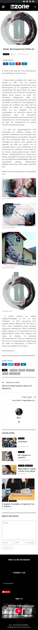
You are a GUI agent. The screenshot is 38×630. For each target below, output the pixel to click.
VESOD (5, 373)
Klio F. (14, 54)
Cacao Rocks (22, 442)
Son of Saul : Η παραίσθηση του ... (24, 400)
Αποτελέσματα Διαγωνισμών (20, 625)
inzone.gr (18, 627)
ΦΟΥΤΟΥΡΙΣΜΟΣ (14, 373)
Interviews (29, 465)
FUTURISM (13, 370)
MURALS (22, 370)
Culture (6, 54)
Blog (10, 625)
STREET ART (30, 370)
